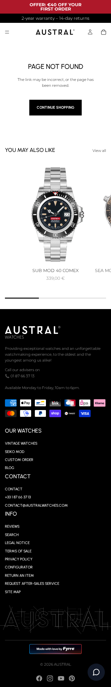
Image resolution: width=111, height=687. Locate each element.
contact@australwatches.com (36, 505)
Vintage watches (21, 443)
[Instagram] (50, 678)
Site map (13, 591)
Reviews (12, 526)
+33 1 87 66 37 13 (18, 497)
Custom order (19, 460)
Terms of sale (18, 551)
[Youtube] (61, 678)
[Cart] (103, 32)
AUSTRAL (62, 664)
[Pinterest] (72, 678)
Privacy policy (18, 559)
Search (12, 534)
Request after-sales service (32, 583)
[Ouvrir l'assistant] (96, 672)
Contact (14, 489)
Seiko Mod (14, 451)
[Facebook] (39, 678)
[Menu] (7, 32)
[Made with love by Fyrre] (55, 649)
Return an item (19, 575)
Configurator (19, 567)
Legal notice (17, 543)
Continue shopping (55, 107)
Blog (9, 468)
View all (99, 150)
